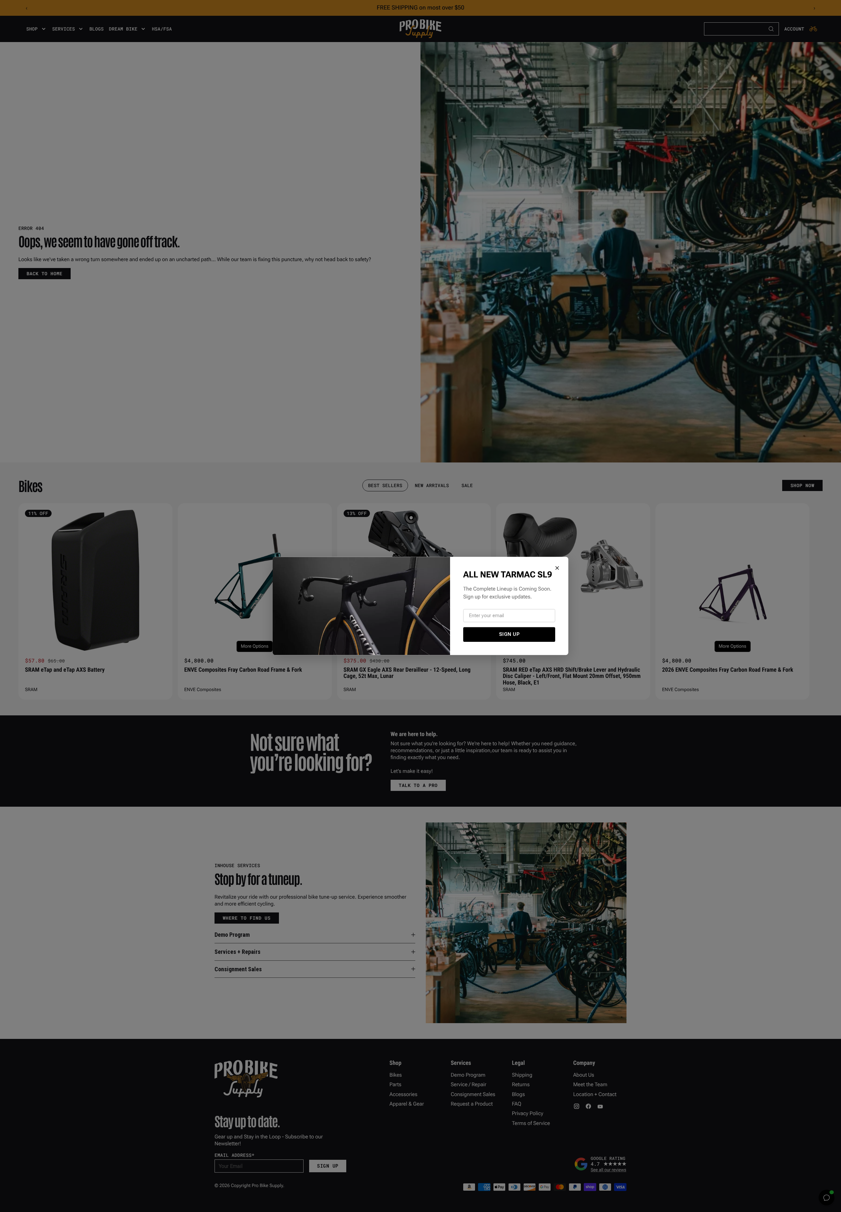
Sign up (509, 634)
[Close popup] (557, 568)
